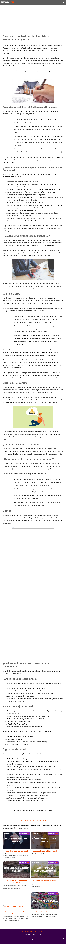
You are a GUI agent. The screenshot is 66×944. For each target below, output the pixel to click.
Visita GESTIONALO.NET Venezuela (33, 820)
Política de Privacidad (32, 931)
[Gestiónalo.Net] (7, 2)
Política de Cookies (42, 931)
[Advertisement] (33, 18)
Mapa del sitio (22, 931)
